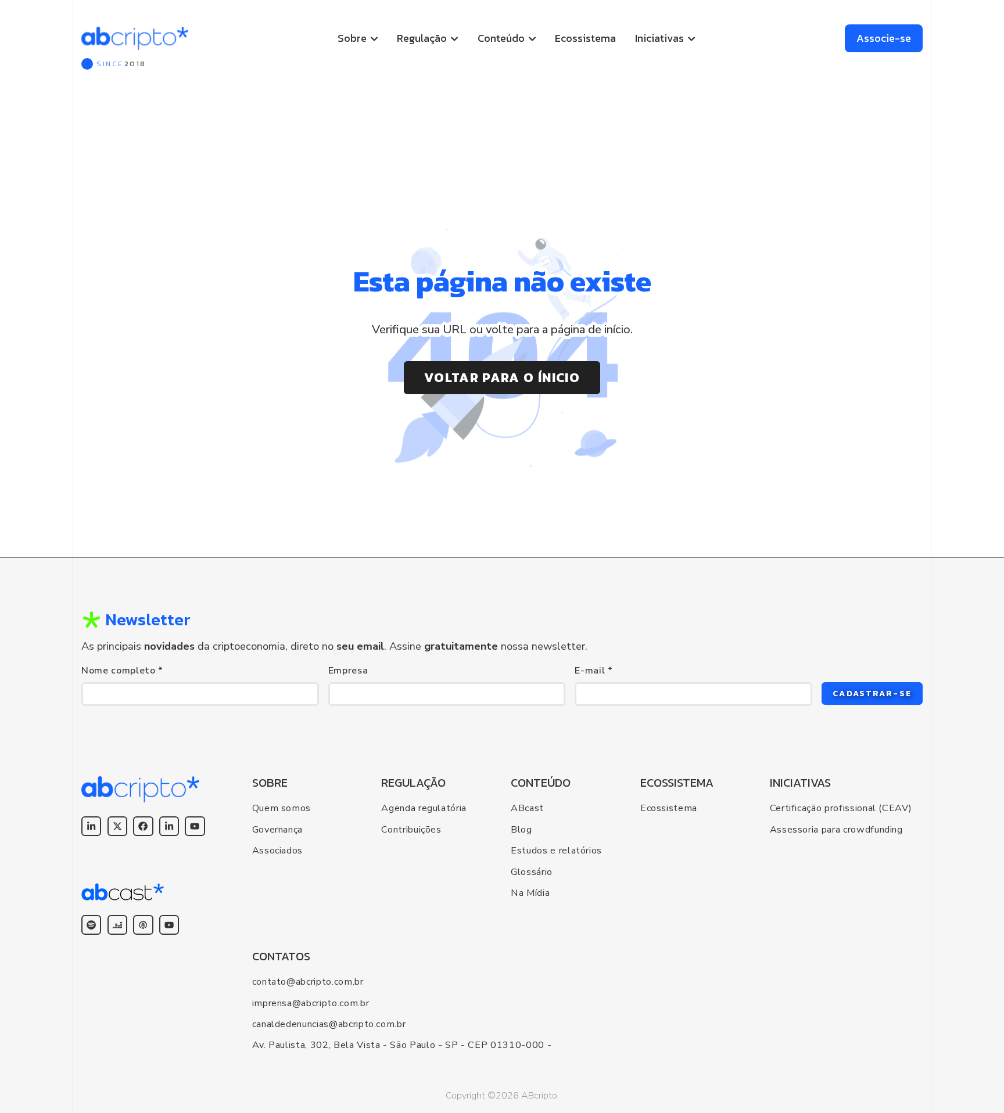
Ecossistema (585, 38)
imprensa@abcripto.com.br (311, 1003)
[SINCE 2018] (134, 39)
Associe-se (883, 38)
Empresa (348, 670)
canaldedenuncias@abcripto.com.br (329, 1024)
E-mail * (593, 670)
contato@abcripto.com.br (308, 981)
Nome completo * (122, 670)
